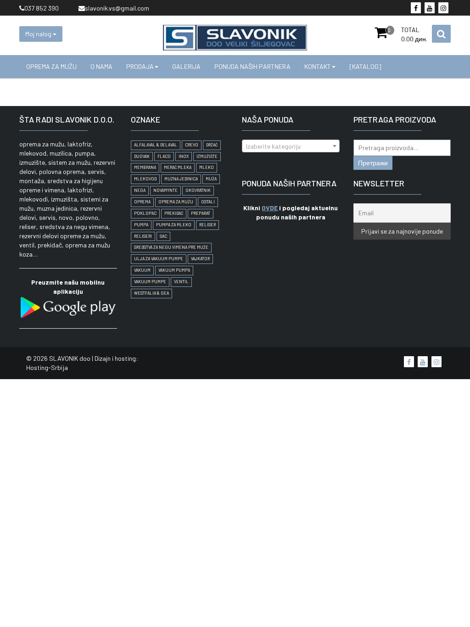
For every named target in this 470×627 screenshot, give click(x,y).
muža (211, 178)
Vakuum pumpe (150, 281)
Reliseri (143, 236)
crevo (191, 144)
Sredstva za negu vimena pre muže (171, 247)
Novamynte (165, 190)
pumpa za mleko (173, 224)
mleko (206, 167)
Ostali (208, 201)
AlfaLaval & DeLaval (155, 144)
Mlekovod (145, 178)
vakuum (142, 270)
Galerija (186, 66)
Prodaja (140, 66)
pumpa (141, 224)
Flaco (164, 156)
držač (212, 144)
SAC (163, 236)
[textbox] (290, 146)
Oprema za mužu (51, 66)
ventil (181, 281)
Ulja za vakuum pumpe (158, 258)
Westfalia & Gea (151, 293)
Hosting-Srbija (47, 367)
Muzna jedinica (181, 178)
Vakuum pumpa (174, 270)
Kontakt (317, 66)
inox (184, 156)
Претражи (373, 163)
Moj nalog (39, 34)
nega (139, 190)
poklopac (145, 213)
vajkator (200, 258)
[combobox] (291, 146)
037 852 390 (41, 8)
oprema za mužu (175, 201)
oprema (142, 201)
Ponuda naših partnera (252, 66)
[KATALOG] (365, 66)
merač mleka (177, 167)
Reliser (207, 224)
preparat (200, 213)
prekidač (173, 213)
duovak (142, 156)
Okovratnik (198, 190)
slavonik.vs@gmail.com (117, 8)
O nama (101, 66)
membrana (145, 167)
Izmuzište (207, 156)
